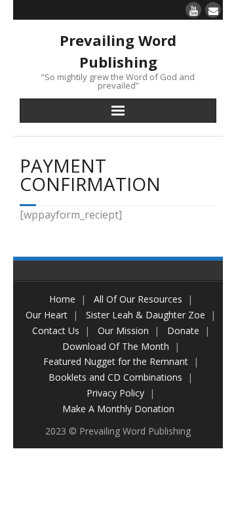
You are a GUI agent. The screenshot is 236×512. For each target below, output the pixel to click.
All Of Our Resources (138, 299)
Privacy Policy (115, 393)
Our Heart (47, 315)
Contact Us (55, 330)
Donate (183, 330)
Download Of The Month (115, 346)
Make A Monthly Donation (118, 408)
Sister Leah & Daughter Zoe (145, 315)
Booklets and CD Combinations (115, 377)
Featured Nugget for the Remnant (115, 361)
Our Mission (123, 330)
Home (62, 299)
